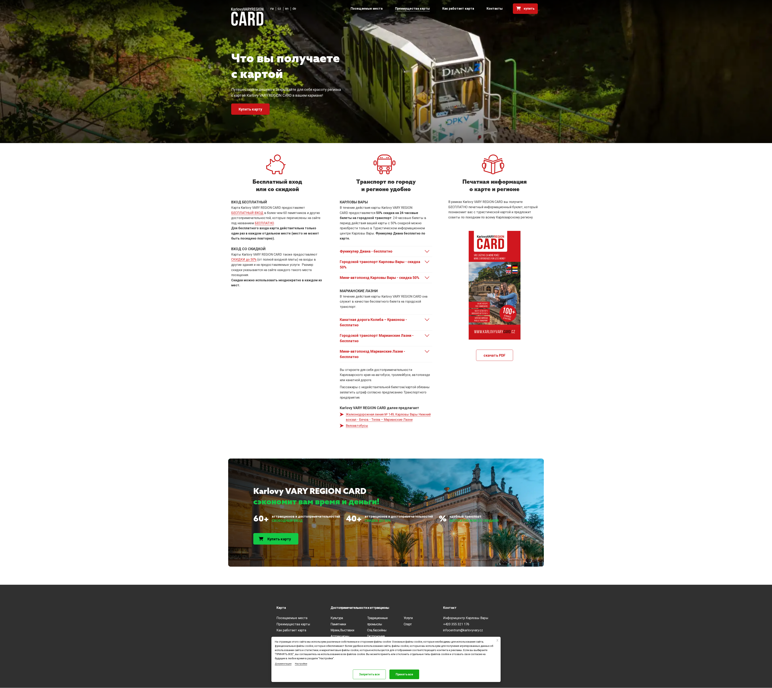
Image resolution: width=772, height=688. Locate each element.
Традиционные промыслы (377, 621)
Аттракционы (340, 636)
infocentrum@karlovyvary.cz (463, 630)
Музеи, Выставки (342, 630)
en (286, 8)
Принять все (404, 674)
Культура (337, 618)
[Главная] (247, 17)
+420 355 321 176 (456, 624)
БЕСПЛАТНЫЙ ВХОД (247, 213)
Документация (283, 663)
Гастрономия (376, 636)
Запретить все (369, 674)
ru (272, 8)
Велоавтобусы (357, 426)
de (294, 8)
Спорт (408, 624)
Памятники (338, 624)
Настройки (301, 663)
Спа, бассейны (376, 630)
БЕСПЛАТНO (264, 223)
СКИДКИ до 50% (244, 259)
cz (279, 8)
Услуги (408, 618)
